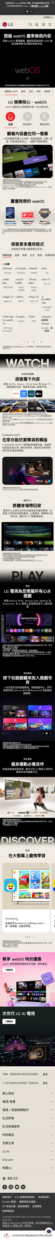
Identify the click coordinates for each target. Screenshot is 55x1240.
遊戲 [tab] (17, 255)
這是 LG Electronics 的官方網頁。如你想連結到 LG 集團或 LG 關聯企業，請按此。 (27, 1224)
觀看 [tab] (23, 91)
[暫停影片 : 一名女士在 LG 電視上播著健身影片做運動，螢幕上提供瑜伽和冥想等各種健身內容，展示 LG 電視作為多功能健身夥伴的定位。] (27, 812)
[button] (30, 24)
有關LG (7, 1168)
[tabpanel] (27, 154)
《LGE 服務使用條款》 (25, 1197)
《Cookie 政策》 (9, 1201)
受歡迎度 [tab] (7, 255)
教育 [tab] (40, 255)
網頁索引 (7, 1197)
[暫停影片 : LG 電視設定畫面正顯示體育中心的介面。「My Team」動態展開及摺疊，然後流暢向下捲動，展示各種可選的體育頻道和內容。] (27, 546)
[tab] (10, 120)
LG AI (5, 1151)
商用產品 (47, 17)
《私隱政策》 (43, 1197)
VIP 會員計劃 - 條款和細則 (15, 1206)
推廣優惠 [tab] (48, 91)
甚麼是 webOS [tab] (11, 91)
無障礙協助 (8, 1211)
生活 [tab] (32, 255)
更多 (45, 1074)
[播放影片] (26, 173)
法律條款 (37, 1206)
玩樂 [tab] (31, 91)
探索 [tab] (39, 91)
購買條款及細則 (27, 1201)
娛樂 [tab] (24, 255)
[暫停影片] (29, 173)
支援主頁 (8, 1143)
